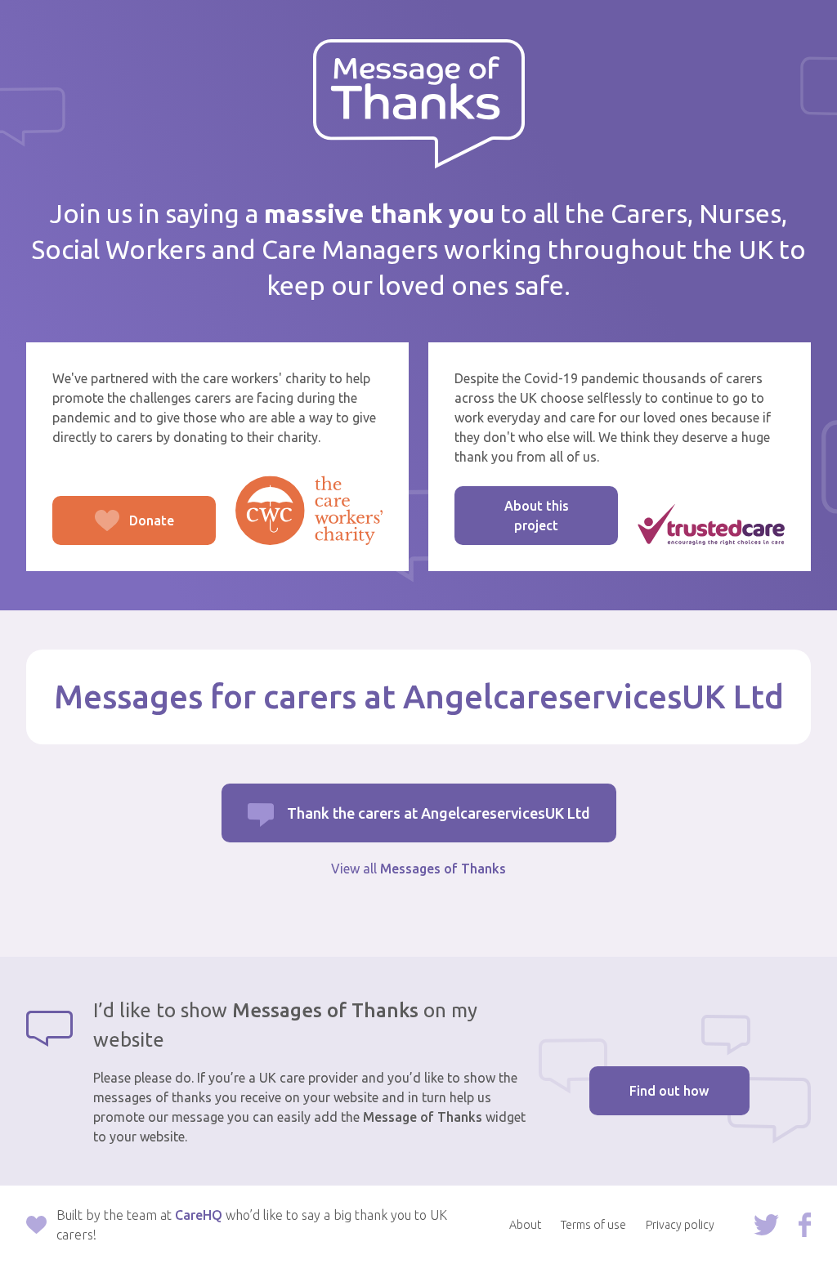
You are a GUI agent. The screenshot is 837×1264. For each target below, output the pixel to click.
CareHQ (198, 1215)
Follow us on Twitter (766, 1225)
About (525, 1224)
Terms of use (593, 1224)
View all (418, 868)
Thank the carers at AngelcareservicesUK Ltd (438, 813)
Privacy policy (680, 1224)
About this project (536, 515)
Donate (113, 529)
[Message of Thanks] (419, 104)
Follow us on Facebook (805, 1225)
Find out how (669, 1090)
